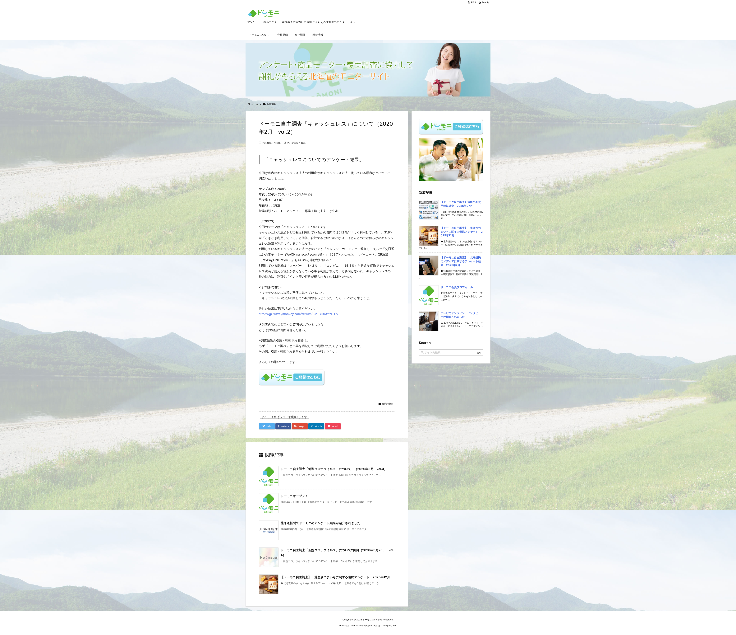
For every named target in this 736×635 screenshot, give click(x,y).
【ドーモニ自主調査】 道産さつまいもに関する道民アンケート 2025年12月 (335, 577)
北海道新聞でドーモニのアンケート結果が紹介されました (320, 523)
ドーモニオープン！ (294, 496)
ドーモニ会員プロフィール (457, 287)
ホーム (254, 104)
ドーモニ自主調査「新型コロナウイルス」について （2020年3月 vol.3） (334, 469)
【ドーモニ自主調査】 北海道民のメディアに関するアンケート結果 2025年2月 (461, 261)
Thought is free (388, 625)
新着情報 (271, 104)
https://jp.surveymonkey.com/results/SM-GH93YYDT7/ (298, 314)
